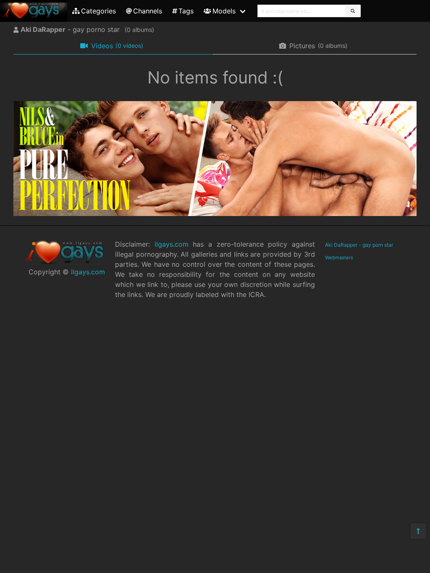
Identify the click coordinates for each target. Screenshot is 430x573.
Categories (98, 11)
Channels (147, 11)
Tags (186, 11)
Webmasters (339, 257)
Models (224, 11)
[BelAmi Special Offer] (215, 213)
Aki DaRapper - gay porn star (359, 245)
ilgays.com (88, 272)
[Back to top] (418, 531)
